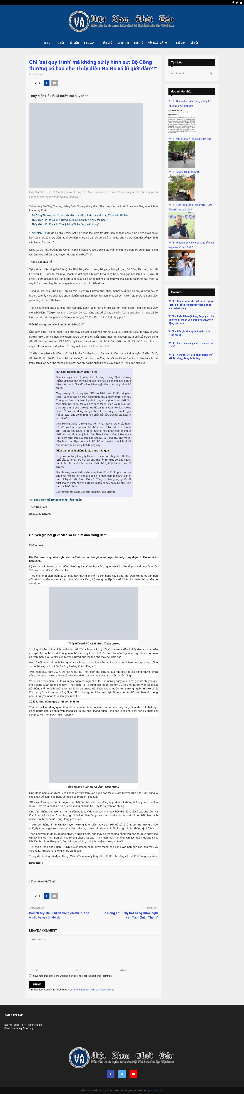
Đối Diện (74, 42)
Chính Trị (123, 42)
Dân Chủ (107, 42)
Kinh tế (138, 42)
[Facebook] (110, 1074)
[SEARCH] (211, 73)
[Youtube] (133, 1074)
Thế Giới (180, 42)
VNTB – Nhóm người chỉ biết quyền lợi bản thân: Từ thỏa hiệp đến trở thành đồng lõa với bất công (191, 305)
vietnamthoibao (156, 1090)
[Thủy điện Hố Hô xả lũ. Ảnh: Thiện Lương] (93, 638)
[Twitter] (122, 1074)
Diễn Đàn (89, 42)
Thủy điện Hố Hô (40, 232)
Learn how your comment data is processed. (92, 989)
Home (46, 42)
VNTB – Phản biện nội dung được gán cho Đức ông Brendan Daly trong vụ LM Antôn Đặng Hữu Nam (191, 320)
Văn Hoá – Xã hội (158, 42)
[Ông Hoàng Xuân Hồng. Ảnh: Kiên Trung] (93, 782)
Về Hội (194, 42)
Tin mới (59, 42)
